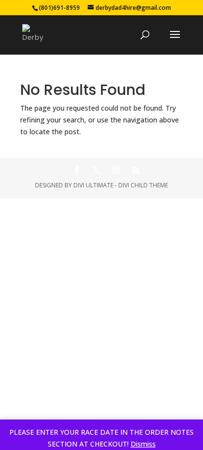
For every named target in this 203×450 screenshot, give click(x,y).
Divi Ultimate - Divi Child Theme (120, 185)
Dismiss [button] (143, 444)
